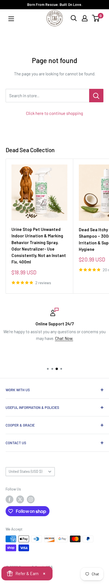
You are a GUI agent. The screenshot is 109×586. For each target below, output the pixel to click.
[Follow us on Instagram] (31, 499)
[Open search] (74, 18)
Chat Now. (64, 338)
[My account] (84, 18)
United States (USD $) (25, 471)
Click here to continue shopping (54, 113)
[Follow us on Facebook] (9, 499)
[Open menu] (11, 18)
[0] (96, 18)
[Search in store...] (96, 95)
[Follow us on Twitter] (20, 499)
